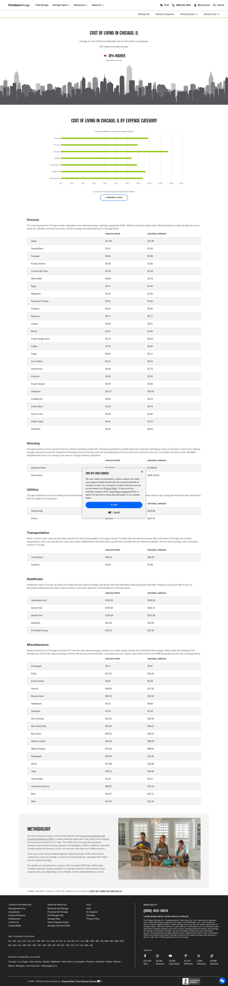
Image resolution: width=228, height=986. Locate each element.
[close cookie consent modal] (142, 472)
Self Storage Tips (56, 915)
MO (116, 941)
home (30, 891)
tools (49, 891)
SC (62, 945)
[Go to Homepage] (19, 5)
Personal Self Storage (58, 912)
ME (87, 941)
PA (54, 945)
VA (81, 945)
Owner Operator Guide (58, 922)
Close (114, 505)
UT (77, 945)
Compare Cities (114, 197)
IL (65, 941)
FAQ (88, 908)
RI (58, 945)
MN (106, 941)
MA (97, 941)
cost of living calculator (71, 891)
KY (77, 941)
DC (43, 941)
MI (102, 941)
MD (92, 941)
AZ (19, 941)
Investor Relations (16, 915)
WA (86, 945)
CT (33, 941)
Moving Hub (143, 14)
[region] (114, 160)
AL (9, 941)
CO (28, 941)
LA (82, 941)
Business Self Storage (58, 908)
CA (23, 941)
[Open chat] (222, 980)
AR (14, 941)
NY (29, 945)
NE (121, 941)
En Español (91, 912)
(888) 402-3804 (156, 911)
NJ (19, 945)
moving (40, 891)
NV (9, 945)
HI (57, 941)
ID (61, 941)
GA (52, 941)
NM (24, 945)
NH (14, 945)
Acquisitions (14, 912)
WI (91, 945)
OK (44, 945)
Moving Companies (165, 14)
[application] (114, 160)
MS (111, 941)
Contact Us (13, 922)
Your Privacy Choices (86, 981)
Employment (14, 919)
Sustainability (14, 926)
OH (39, 945)
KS (73, 941)
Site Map (90, 915)
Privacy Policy (93, 919)
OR (49, 945)
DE (38, 941)
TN (67, 945)
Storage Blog (54, 919)
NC (34, 945)
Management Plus (16, 908)
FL (48, 941)
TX (72, 945)
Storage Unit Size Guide (59, 926)
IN (69, 941)
